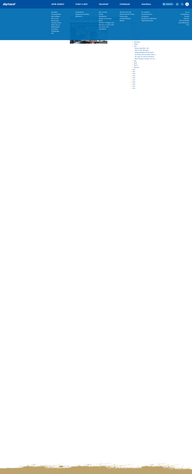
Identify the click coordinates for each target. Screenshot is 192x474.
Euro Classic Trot (104, 27)
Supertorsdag (123, 16)
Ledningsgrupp (185, 14)
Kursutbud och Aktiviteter (149, 18)
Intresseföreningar (183, 23)
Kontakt (186, 16)
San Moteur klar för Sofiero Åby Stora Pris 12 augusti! (146, 54)
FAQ (52, 33)
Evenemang (125, 4)
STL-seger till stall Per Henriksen (144, 56)
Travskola (146, 4)
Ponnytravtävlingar (125, 18)
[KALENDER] (177, 4)
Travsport (103, 4)
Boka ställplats (55, 16)
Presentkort (54, 29)
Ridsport (122, 20)
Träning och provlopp (105, 18)
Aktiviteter (79, 16)
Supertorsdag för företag (127, 14)
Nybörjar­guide (55, 27)
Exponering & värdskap (82, 14)
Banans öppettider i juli (142, 48)
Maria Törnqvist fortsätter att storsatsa (146, 59)
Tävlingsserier (103, 16)
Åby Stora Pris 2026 (125, 12)
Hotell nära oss (55, 25)
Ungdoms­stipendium (147, 20)
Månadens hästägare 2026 (106, 23)
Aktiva (101, 20)
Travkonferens (80, 12)
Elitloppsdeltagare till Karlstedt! (144, 52)
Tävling (101, 14)
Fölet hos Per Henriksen (142, 50)
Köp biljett (54, 12)
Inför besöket (57, 4)
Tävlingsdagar (55, 31)
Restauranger (55, 20)
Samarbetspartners (146, 14)
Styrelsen (186, 18)
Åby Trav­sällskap (184, 20)
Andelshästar (102, 29)
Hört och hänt (103, 12)
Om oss (187, 12)
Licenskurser (145, 16)
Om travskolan (145, 12)
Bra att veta (54, 18)
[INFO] (187, 4)
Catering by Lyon (56, 23)
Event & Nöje (81, 4)
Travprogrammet (56, 14)
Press (187, 25)
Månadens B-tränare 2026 (106, 25)
